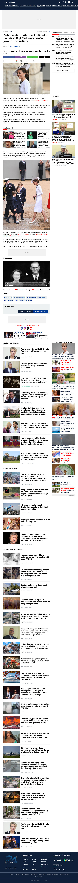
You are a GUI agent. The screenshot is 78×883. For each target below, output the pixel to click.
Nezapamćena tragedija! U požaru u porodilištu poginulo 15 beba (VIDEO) (35, 557)
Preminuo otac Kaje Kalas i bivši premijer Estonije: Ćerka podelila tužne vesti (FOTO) (35, 841)
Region (39, 8)
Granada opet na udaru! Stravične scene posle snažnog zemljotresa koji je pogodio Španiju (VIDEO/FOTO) (34, 812)
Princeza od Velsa (19, 297)
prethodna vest (19, 332)
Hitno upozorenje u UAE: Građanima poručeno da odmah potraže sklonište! (35, 507)
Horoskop (44, 864)
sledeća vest (39, 332)
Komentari (71, 33)
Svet (38, 5)
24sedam (35, 290)
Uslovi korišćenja (64, 874)
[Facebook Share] (9, 57)
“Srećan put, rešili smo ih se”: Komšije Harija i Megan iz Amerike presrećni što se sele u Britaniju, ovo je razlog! (19, 335)
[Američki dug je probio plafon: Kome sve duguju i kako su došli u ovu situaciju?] (11, 662)
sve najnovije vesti (63, 70)
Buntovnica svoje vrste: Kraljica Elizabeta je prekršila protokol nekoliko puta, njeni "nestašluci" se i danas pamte (19, 143)
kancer (22, 300)
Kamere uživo (15, 5)
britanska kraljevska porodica (36, 297)
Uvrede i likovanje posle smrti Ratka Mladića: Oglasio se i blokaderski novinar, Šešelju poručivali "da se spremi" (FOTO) (63, 138)
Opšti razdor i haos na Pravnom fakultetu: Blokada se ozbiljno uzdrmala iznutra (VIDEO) (65, 46)
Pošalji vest (42, 874)
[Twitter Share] (44, 57)
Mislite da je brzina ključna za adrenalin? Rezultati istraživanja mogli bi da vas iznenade (65, 65)
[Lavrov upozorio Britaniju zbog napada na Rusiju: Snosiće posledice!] (11, 367)
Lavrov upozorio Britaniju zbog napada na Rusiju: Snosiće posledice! (34, 366)
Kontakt (18, 874)
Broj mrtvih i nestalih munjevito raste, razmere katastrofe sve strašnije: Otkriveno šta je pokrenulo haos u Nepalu (35, 781)
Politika (22, 5)
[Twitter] (72, 2)
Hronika (42, 5)
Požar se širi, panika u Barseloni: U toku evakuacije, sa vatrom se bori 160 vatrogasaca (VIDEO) (35, 721)
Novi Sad (44, 867)
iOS (16, 290)
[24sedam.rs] (9, 2)
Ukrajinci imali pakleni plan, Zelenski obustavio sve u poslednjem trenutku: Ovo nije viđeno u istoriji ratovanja (34, 537)
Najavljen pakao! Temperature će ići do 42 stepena (35, 521)
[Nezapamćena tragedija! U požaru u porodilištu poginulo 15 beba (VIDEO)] (11, 559)
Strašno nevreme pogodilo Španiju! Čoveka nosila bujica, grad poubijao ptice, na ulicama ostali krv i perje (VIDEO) (35, 766)
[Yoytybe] (69, 2)
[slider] (27, 283)
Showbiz (33, 5)
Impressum (25, 874)
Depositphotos (39, 877)
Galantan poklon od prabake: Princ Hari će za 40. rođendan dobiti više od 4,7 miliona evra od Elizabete (43, 143)
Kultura (65, 5)
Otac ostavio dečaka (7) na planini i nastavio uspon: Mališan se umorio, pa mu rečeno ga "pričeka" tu (35, 677)
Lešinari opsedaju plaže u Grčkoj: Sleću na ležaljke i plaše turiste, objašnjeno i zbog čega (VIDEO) (35, 646)
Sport (27, 5)
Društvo (48, 5)
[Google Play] (68, 860)
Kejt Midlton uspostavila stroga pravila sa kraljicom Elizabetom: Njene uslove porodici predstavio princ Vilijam (20, 134)
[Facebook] (63, 2)
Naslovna (5, 31)
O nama (11, 874)
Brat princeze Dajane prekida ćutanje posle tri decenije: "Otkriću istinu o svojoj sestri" (34, 380)
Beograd (44, 859)
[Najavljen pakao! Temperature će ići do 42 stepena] (11, 523)
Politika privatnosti (52, 874)
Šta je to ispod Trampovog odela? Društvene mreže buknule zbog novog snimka (35, 602)
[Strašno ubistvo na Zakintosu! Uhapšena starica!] (11, 589)
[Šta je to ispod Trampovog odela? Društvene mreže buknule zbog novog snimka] (11, 603)
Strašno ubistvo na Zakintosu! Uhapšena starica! (34, 586)
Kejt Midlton (8, 297)
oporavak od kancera (41, 100)
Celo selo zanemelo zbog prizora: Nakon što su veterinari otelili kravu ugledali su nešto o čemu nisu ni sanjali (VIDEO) (35, 573)
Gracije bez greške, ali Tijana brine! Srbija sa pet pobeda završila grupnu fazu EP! (64, 52)
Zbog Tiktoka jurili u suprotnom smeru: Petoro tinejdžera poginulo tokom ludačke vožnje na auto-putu (35, 493)
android (21, 290)
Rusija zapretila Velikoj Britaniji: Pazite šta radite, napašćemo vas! (35, 351)
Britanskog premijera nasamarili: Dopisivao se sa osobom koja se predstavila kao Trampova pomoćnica (35, 396)
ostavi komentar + (40, 311)
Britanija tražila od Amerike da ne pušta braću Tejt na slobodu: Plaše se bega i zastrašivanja (34, 426)
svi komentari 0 (25, 311)
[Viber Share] (20, 57)
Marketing (34, 874)
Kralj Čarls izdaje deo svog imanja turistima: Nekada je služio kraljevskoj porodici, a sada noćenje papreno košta (33, 411)
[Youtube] (31, 328)
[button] (27, 274)
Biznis (60, 5)
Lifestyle (54, 5)
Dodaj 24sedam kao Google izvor (27, 61)
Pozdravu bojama (24, 234)
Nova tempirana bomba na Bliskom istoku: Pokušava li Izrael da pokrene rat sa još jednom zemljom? (33, 796)
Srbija (71, 5)
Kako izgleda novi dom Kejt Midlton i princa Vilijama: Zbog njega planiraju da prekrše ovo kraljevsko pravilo (34, 457)
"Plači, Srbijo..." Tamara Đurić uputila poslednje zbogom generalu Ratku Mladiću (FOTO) (65, 58)
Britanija (29, 300)
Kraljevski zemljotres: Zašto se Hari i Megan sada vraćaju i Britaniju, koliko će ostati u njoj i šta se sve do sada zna (41, 335)
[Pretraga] (60, 2)
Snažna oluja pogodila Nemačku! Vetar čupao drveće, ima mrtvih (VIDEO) (35, 706)
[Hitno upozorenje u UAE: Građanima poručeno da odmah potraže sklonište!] (11, 509)
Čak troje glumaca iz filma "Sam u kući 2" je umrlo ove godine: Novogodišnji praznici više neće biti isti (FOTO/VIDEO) (65, 39)
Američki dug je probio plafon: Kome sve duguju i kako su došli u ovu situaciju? (35, 661)
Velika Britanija (9, 300)
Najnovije (8, 5)
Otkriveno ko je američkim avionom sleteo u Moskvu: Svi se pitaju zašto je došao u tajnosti (35, 750)
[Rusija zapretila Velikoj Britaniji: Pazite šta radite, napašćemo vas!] (11, 353)
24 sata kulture (25, 386)
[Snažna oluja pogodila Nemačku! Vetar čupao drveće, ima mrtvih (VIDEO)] (11, 708)
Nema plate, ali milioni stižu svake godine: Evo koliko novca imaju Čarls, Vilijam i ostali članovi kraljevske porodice (34, 441)
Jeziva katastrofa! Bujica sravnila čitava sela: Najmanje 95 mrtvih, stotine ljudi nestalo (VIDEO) (35, 616)
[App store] (57, 860)
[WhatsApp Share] (32, 57)
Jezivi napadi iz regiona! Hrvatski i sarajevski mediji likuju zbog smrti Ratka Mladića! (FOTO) (63, 116)
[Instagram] (66, 2)
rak (17, 300)
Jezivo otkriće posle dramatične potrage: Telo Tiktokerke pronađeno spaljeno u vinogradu (35, 736)
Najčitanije (63, 33)
